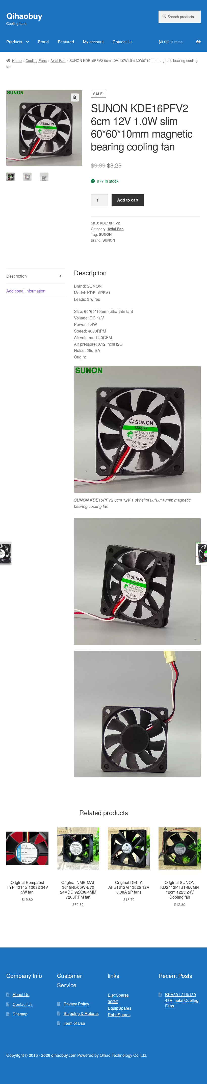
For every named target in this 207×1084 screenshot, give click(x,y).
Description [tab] (16, 276)
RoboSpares (119, 1014)
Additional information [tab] (25, 291)
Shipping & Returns (81, 1013)
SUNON (105, 234)
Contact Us (123, 42)
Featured (66, 42)
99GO (113, 1001)
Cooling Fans (36, 60)
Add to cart (127, 200)
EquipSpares (119, 1008)
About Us (21, 994)
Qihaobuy (24, 15)
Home (17, 60)
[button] (75, 97)
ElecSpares (118, 995)
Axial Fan (57, 60)
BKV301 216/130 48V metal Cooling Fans (181, 1000)
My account (93, 42)
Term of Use (74, 1023)
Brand (43, 42)
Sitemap (20, 1014)
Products (14, 42)
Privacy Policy (76, 1004)
